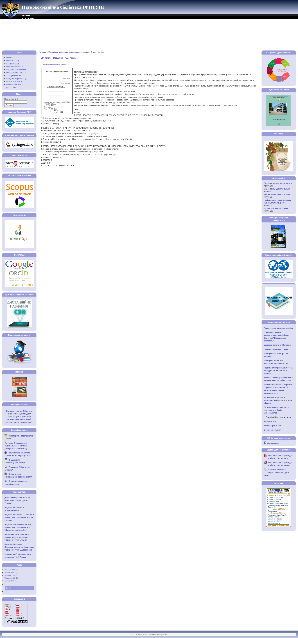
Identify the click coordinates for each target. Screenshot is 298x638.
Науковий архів (29, 31)
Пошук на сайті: (11, 99)
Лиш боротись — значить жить (278, 183)
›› (6, 591)
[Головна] (10, 17)
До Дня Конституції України (276, 208)
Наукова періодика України (276, 349)
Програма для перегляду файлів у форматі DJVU (280, 464)
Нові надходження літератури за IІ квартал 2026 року (277, 201)
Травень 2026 (10, 578)
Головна (26, 15)
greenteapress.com (272, 429)
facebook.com (273, 443)
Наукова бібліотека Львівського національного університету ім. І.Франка (19, 517)
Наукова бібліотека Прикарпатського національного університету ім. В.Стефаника (19, 547)
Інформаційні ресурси (16, 69)
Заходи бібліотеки (14, 75)
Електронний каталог (32, 27)
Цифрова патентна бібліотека (277, 344)
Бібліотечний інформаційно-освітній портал (18, 475)
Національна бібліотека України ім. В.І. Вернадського (18, 454)
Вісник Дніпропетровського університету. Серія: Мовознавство (276, 410)
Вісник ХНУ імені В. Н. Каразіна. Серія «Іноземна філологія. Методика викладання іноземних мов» (278, 388)
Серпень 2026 (10, 569)
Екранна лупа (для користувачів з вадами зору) (276, 472)
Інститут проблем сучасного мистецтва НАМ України (18, 555)
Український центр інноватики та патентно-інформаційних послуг (278, 379)
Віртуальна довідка (31, 24)
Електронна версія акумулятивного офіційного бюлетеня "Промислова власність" (276, 336)
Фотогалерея (28, 18)
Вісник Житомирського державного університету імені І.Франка (278, 400)
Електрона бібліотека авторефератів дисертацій (276, 362)
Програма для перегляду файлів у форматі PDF (280, 457)
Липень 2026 (9, 572)
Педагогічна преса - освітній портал (16, 482)
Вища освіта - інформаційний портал (15, 461)
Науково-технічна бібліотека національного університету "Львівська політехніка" (18, 527)
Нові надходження (14, 66)
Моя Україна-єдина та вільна (277, 188)
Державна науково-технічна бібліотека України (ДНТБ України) (17, 500)
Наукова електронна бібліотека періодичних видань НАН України (278, 370)
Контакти (26, 21)
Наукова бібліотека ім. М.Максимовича (15, 509)
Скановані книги (29, 40)
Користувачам (12, 63)
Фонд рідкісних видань (16, 72)
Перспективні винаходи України (278, 328)
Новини (9, 57)
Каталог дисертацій (31, 34)
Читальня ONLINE (30, 43)
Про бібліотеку (12, 60)
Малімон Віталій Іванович (58, 58)
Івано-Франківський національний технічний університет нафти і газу (16, 445)
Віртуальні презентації (16, 78)
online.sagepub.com (272, 425)
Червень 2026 (10, 575)
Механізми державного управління (64, 51)
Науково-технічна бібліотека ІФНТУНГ (63, 6)
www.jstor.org (270, 421)
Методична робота (14, 81)
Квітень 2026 (9, 580)
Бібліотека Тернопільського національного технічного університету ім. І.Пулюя (17, 537)
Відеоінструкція (29, 46)
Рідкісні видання (30, 37)
